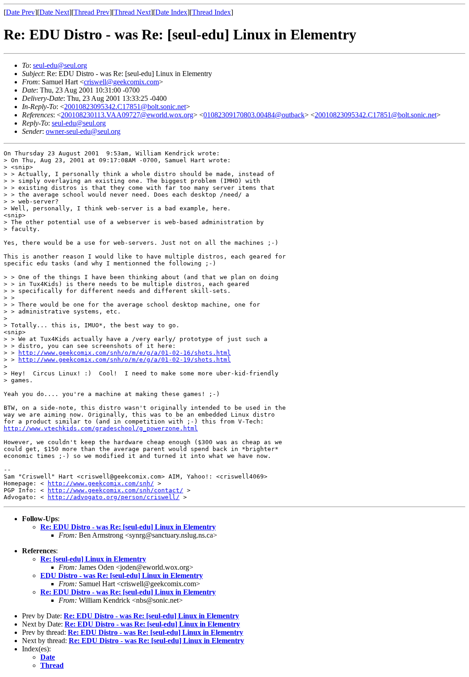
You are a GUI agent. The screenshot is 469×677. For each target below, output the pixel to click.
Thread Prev (91, 12)
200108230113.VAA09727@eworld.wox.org (127, 115)
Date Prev (20, 12)
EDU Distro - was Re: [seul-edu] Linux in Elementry (121, 575)
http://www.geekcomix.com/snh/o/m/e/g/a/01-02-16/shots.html (124, 352)
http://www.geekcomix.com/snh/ (101, 483)
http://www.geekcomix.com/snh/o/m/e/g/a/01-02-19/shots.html (124, 359)
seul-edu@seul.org (60, 65)
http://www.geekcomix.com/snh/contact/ (115, 490)
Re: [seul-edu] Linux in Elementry (93, 559)
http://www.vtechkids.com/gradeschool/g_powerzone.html (101, 428)
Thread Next (132, 12)
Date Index (171, 12)
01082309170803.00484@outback (254, 115)
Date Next (54, 12)
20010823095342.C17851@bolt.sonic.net (125, 106)
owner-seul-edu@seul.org (83, 131)
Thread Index (211, 12)
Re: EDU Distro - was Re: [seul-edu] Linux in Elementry (128, 527)
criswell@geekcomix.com (121, 82)
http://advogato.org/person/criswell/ (114, 497)
